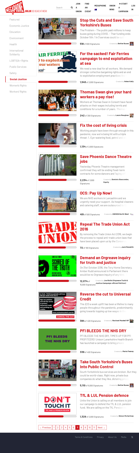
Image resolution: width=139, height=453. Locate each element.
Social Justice (18, 79)
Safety (13, 73)
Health (13, 44)
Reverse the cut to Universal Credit (105, 296)
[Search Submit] (72, 7)
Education (15, 31)
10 (90, 427)
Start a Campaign (123, 8)
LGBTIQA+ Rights (19, 60)
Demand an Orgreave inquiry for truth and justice (105, 260)
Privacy (100, 437)
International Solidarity (16, 52)
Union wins (112, 7)
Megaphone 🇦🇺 (100, 7)
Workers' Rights (18, 91)
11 (94, 427)
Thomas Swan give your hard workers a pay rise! (105, 94)
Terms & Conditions (84, 437)
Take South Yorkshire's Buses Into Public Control (106, 364)
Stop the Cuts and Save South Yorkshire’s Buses (106, 22)
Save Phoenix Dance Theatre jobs (106, 159)
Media (123, 437)
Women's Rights (18, 85)
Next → (101, 427)
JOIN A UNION (79, 8)
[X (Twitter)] (132, 437)
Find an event (88, 8)
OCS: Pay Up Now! (96, 192)
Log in (133, 7)
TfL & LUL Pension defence (104, 395)
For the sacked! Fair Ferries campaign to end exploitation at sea (106, 58)
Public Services (18, 66)
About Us (112, 437)
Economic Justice (19, 25)
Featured (15, 19)
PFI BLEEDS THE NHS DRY (103, 330)
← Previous (45, 427)
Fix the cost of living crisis (103, 125)
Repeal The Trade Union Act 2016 (105, 226)
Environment (17, 38)
